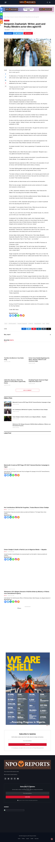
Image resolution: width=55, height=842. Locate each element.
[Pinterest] (5, 83)
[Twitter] (5, 77)
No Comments (22, 29)
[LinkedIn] (5, 80)
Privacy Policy (36, 747)
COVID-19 (31, 323)
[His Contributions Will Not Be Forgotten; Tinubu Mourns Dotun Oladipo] (7, 411)
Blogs (8, 16)
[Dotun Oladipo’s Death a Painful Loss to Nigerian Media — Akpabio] (7, 418)
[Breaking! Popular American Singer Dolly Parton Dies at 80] (40, 372)
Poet (44, 323)
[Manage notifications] (52, 839)
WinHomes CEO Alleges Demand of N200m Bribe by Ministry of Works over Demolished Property (32, 424)
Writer (47, 323)
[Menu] (5, 2)
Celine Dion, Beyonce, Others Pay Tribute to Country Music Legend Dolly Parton (14, 381)
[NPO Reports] (27, 2)
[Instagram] (21, 315)
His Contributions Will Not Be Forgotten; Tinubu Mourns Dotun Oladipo (30, 409)
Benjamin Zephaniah (22, 323)
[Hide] (0, 25)
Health (32, 838)
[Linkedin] (15, 315)
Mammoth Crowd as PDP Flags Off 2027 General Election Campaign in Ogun (32, 402)
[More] (23, 315)
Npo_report (7, 29)
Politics (23, 838)
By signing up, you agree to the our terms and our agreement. (28, 747)
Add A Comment (27, 390)
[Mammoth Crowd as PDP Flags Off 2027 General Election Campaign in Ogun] (7, 404)
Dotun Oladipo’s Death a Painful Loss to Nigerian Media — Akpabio (29, 416)
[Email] (5, 86)
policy (31, 800)
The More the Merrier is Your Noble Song (14, 358)
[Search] (49, 2)
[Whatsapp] (18, 315)
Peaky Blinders (37, 323)
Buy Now (36, 838)
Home (5, 16)
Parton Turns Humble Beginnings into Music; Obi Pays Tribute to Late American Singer (39, 359)
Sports (27, 838)
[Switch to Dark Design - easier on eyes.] (47, 2)
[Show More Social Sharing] (34, 33)
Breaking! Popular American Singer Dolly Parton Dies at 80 (38, 380)
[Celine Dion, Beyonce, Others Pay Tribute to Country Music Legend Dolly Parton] (15, 372)
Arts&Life (7, 20)
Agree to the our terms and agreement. (28, 800)
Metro (5, 509)
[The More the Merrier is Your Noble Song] (15, 350)
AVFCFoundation (12, 323)
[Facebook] (5, 74)
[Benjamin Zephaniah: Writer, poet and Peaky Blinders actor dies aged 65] (27, 51)
